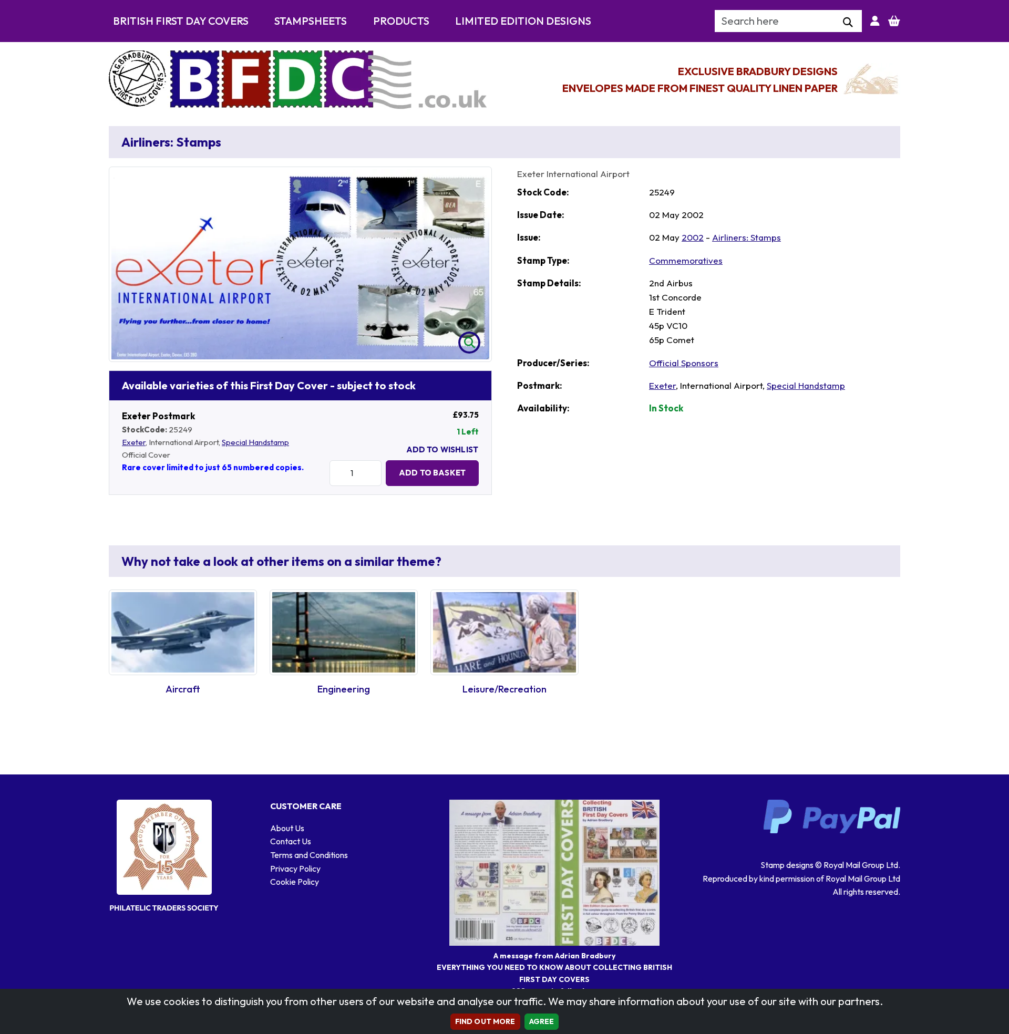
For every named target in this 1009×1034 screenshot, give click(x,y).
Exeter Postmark (158, 415)
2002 (693, 237)
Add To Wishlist (442, 449)
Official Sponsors (683, 362)
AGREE (541, 1021)
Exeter (134, 442)
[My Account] (875, 21)
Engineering (343, 689)
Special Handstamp (255, 442)
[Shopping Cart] (894, 21)
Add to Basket (432, 473)
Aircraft (183, 689)
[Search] (848, 22)
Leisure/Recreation (504, 689)
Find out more (485, 1021)
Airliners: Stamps (746, 237)
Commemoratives (686, 260)
